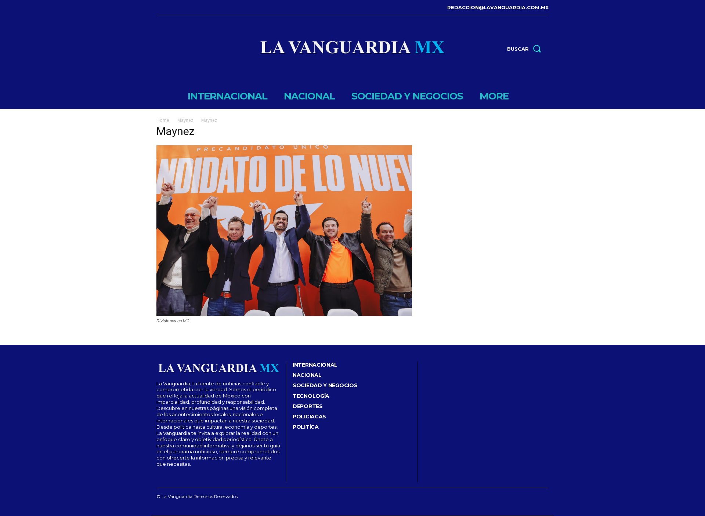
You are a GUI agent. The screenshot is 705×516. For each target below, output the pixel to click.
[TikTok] (180, 7)
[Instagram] (169, 7)
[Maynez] (284, 314)
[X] (191, 7)
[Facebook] (157, 7)
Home (162, 120)
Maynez (185, 120)
